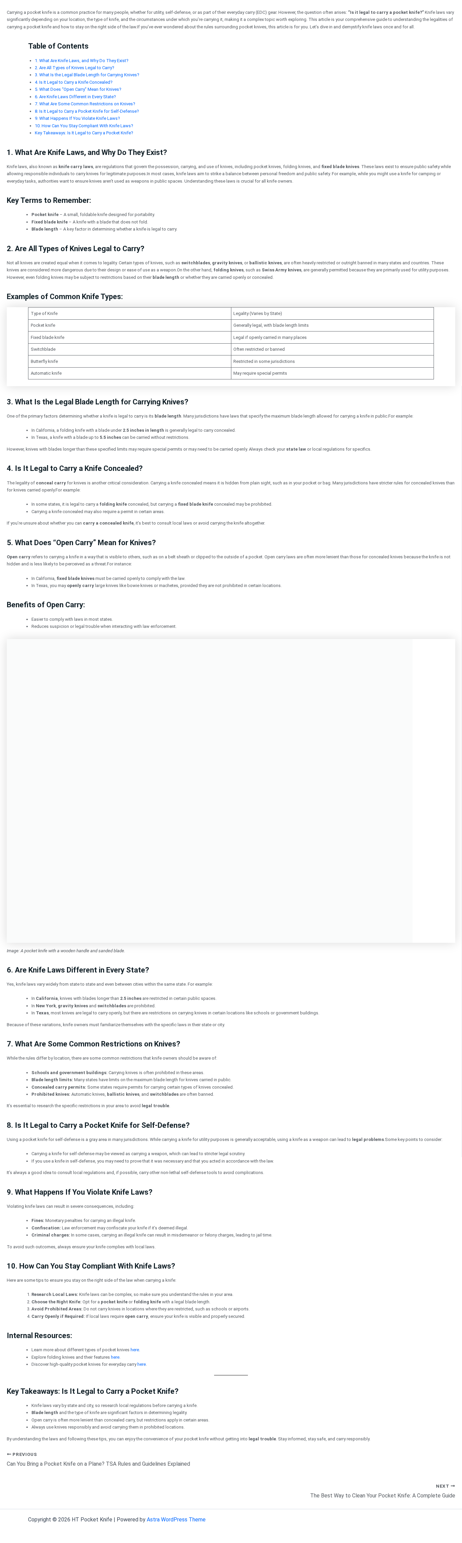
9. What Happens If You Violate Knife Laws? (77, 118)
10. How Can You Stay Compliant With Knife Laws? (84, 125)
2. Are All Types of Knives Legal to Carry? (74, 67)
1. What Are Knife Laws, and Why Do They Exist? (82, 60)
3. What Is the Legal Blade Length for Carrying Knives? (87, 74)
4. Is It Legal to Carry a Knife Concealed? (74, 82)
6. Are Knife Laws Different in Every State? (75, 96)
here (135, 1349)
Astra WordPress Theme (176, 1519)
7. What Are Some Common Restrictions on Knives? (85, 103)
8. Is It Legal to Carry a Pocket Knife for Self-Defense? (87, 111)
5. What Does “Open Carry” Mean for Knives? (78, 89)
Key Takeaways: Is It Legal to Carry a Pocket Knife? (84, 132)
